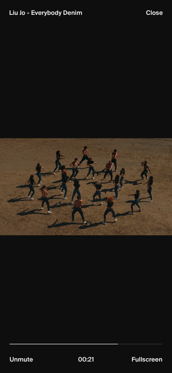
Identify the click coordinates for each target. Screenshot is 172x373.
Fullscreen (146, 359)
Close (154, 13)
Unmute (21, 359)
